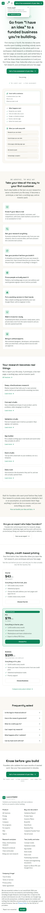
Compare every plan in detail (21, 689)
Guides (5, 819)
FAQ (4, 831)
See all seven (28, 834)
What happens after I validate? (15, 735)
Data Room (27, 825)
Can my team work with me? (14, 741)
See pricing (22, 77)
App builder (28, 849)
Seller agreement (8, 886)
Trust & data (7, 877)
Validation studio (29, 846)
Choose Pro (22, 642)
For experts (6, 828)
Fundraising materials (31, 858)
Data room (27, 855)
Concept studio (29, 843)
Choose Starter (22, 602)
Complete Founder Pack (32, 831)
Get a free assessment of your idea (27, 3)
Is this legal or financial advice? (15, 713)
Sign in (5, 834)
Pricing (5, 816)
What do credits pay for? (13, 724)
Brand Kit (27, 822)
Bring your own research (10, 854)
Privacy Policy (22, 903)
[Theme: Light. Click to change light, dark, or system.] (7, 3)
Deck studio (28, 852)
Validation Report (30, 813)
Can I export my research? (14, 729)
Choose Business (22, 681)
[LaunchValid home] (3, 3)
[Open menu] (12, 3)
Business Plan (28, 828)
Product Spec (28, 816)
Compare (5, 822)
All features (6, 377)
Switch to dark (15, 14)
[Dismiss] (28, 7)
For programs (7, 825)
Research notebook (9, 848)
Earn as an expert (21, 536)
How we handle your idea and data (21, 509)
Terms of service (8, 880)
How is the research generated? (16, 718)
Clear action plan (8, 851)
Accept (22, 909)
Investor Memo (29, 819)
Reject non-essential (10, 909)
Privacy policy (7, 883)
